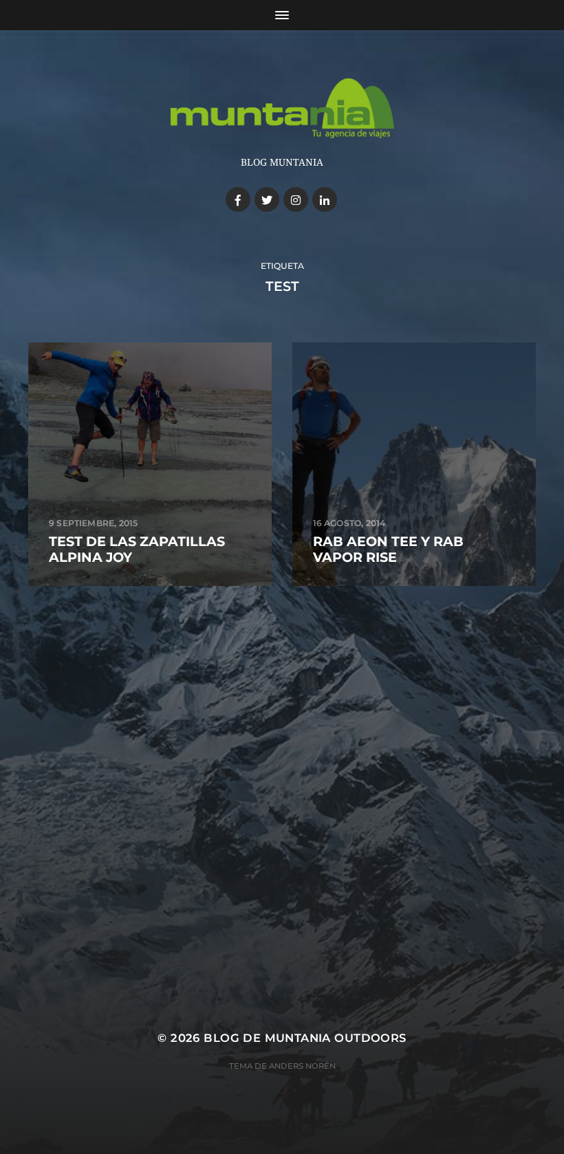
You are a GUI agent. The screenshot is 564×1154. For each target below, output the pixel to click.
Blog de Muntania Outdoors (305, 1038)
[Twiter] (266, 199)
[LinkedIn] (324, 199)
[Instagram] (295, 199)
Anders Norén (302, 1066)
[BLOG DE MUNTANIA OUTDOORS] (282, 108)
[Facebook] (238, 199)
